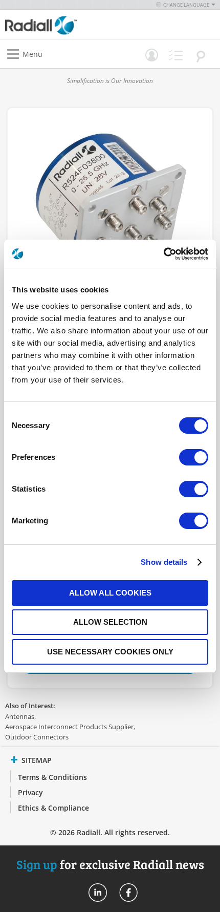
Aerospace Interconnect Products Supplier (69, 726)
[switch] (193, 458)
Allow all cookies (110, 592)
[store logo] (60, 24)
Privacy (30, 792)
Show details (164, 562)
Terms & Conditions (52, 777)
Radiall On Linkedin (98, 892)
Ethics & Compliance (53, 808)
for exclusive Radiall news (110, 864)
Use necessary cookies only (110, 651)
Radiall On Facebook (128, 892)
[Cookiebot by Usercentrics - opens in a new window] (163, 254)
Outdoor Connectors (37, 736)
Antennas (19, 716)
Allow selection (110, 622)
